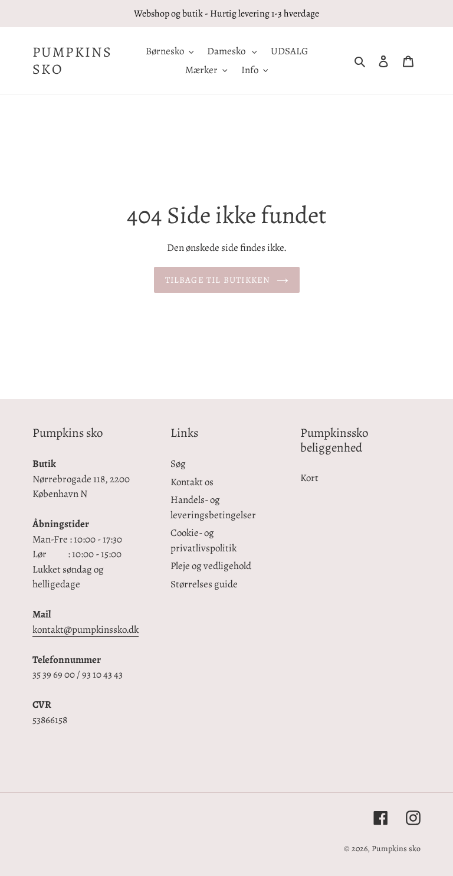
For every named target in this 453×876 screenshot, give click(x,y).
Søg (178, 463)
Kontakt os (192, 482)
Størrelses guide (204, 584)
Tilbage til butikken (218, 280)
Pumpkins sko (72, 61)
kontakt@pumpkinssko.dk (85, 629)
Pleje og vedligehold (210, 566)
